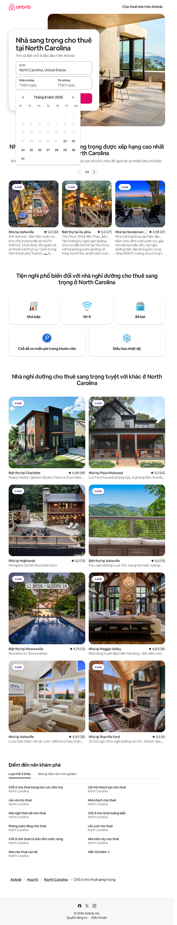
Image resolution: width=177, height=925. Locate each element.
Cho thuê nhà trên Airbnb (142, 7)
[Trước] (79, 171)
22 (65, 141)
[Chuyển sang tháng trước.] (23, 97)
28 (56, 150)
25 (31, 150)
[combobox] (54, 70)
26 (39, 150)
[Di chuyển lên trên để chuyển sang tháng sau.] (73, 97)
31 (22, 159)
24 (23, 150)
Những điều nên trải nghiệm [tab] (57, 774)
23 (73, 141)
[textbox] (35, 85)
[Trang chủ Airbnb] (20, 7)
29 (65, 150)
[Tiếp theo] (94, 171)
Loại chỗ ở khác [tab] (20, 774)
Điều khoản (99, 918)
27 (48, 150)
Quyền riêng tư (77, 918)
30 (73, 150)
